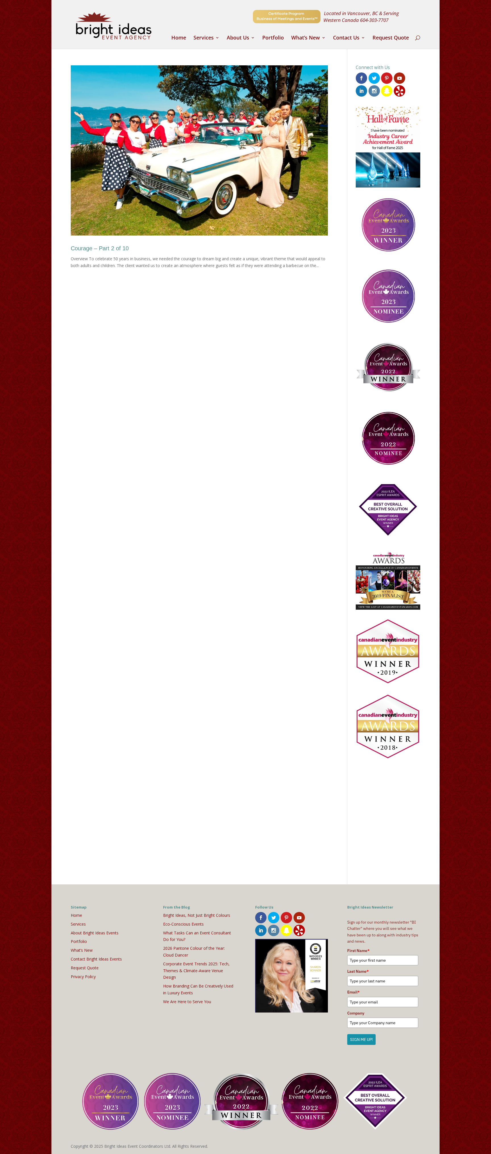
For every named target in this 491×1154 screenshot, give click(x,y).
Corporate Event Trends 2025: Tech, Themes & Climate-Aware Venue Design (196, 970)
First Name (358, 950)
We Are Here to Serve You (187, 1001)
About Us (238, 38)
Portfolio (273, 38)
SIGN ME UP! (361, 1039)
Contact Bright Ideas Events (96, 959)
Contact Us (346, 38)
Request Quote (391, 38)
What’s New (305, 38)
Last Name (358, 971)
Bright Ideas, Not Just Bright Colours (196, 915)
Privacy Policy (83, 976)
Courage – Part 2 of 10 (100, 248)
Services (204, 38)
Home (178, 38)
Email (353, 992)
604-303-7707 (374, 19)
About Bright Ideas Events (94, 933)
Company (355, 1013)
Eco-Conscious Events (183, 924)
